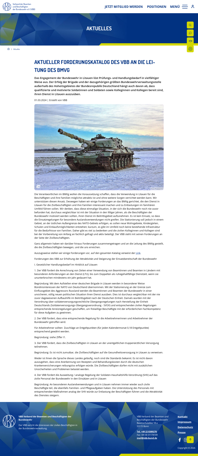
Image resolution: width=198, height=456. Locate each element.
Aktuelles (16, 49)
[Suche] (190, 25)
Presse (182, 432)
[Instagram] (185, 439)
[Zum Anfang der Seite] (190, 439)
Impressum (184, 422)
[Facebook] (180, 439)
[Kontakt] (190, 33)
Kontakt (182, 416)
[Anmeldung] (192, 6)
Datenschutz (185, 427)
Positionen (156, 6)
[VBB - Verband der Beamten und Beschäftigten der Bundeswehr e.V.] (8, 49)
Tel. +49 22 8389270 (147, 431)
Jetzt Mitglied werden (124, 6)
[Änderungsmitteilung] (190, 40)
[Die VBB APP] (190, 48)
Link (138, 253)
